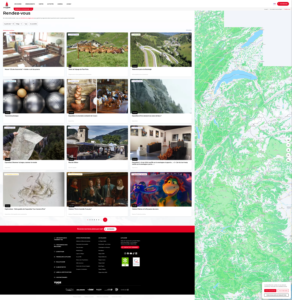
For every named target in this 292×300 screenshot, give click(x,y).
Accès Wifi (78, 256)
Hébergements (30, 4)
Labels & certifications (63, 272)
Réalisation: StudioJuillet (103, 296)
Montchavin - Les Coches (140, 174)
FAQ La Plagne (60, 262)
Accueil (266, 9)
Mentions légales (77, 296)
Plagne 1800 (137, 34)
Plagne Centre (101, 259)
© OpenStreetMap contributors (282, 299)
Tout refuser (283, 290)
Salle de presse (79, 263)
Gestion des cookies (117, 296)
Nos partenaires (61, 277)
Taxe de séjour (79, 247)
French (274, 3)
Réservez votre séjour (22, 9)
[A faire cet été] (288, 140)
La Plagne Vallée (10, 34)
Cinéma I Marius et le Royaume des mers (145, 209)
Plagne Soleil (101, 263)
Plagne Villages (102, 269)
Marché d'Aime (73, 162)
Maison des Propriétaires (82, 259)
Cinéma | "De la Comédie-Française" (80, 209)
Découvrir (17, 4)
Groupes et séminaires (81, 269)
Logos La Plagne (80, 253)
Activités (50, 4)
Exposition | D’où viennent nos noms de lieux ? (147, 116)
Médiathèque (79, 250)
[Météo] (288, 155)
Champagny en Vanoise (12, 174)
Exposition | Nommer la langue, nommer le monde (21, 162)
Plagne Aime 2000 (10, 81)
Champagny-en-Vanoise (104, 247)
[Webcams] (288, 150)
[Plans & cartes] (288, 145)
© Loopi (290, 299)
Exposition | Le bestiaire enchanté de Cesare (83, 116)
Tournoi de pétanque (11, 116)
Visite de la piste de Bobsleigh (141, 69)
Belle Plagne (101, 266)
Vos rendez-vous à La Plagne (276, 9)
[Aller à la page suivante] (105, 220)
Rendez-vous (287, 9)
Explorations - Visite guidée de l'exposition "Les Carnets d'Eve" (25, 209)
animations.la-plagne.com (27, 18)
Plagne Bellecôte (102, 256)
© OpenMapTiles (271, 299)
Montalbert (101, 250)
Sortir (41, 4)
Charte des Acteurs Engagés (83, 266)
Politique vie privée (89, 296)
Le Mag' (69, 4)
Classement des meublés (82, 244)
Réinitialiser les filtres (8, 30)
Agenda (60, 4)
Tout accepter (270, 290)
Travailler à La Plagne (63, 256)
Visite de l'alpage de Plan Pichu (79, 69)
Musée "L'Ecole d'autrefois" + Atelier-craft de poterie (22, 69)
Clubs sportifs (61, 267)
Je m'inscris (110, 229)
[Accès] (288, 160)
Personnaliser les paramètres (276, 295)
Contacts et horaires (130, 247)
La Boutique (60, 251)
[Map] (243, 150)
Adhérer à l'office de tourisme (83, 241)
